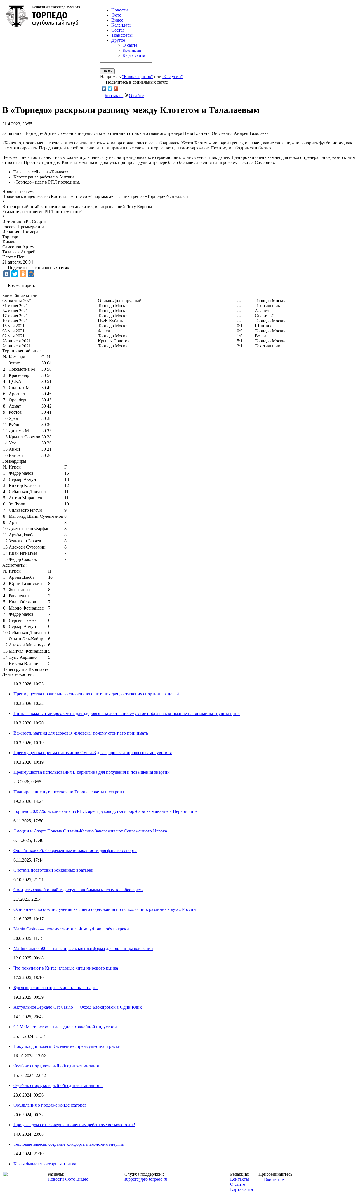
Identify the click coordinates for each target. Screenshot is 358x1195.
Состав (118, 30)
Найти (107, 71)
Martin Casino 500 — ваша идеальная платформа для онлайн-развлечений (83, 948)
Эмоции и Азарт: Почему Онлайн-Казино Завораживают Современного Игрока (90, 831)
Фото (116, 15)
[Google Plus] (116, 88)
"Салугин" (172, 76)
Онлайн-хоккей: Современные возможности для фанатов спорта (75, 850)
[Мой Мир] (31, 273)
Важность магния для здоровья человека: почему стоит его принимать (80, 733)
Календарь (121, 25)
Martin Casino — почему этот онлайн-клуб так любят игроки (71, 928)
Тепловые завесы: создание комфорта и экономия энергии (68, 1144)
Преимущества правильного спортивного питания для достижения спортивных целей (96, 693)
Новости (56, 1179)
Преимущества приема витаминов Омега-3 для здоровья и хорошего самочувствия (92, 752)
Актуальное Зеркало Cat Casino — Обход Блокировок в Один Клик (77, 1007)
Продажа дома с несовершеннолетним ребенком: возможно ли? (74, 1124)
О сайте (130, 45)
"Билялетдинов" (137, 76)
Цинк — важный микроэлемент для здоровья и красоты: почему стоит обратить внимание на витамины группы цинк (126, 713)
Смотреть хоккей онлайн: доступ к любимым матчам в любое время (78, 889)
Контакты (132, 50)
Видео (117, 20)
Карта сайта (134, 55)
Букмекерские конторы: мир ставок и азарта (55, 987)
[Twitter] (110, 88)
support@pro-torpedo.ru (145, 1179)
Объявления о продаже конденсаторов (50, 1105)
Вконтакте (274, 1179)
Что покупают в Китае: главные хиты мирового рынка (65, 968)
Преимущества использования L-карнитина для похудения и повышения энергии (91, 772)
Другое (118, 40)
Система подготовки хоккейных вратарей (53, 870)
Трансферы (122, 35)
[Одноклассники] (23, 273)
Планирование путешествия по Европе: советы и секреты (68, 791)
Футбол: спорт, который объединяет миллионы (58, 1066)
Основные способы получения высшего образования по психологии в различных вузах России (104, 909)
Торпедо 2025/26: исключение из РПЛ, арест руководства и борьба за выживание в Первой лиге (105, 811)
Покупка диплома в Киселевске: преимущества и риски (67, 1046)
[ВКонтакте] (104, 88)
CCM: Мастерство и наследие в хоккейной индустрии (65, 1026)
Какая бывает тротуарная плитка (44, 1163)
